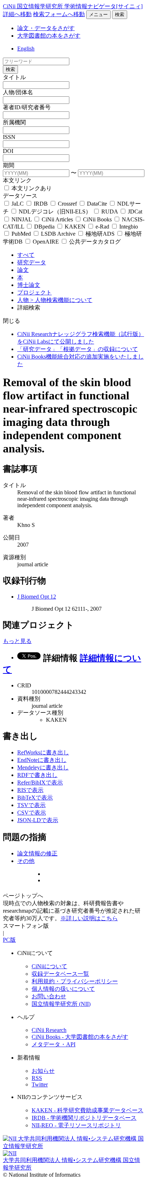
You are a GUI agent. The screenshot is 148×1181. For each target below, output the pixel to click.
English (25, 48)
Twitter (40, 1084)
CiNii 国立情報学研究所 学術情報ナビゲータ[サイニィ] (73, 6)
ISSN (9, 137)
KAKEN (75, 227)
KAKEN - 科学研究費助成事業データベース (87, 1110)
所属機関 (14, 122)
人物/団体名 (18, 92)
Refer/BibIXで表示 (40, 782)
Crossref (67, 204)
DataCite (96, 204)
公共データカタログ (94, 242)
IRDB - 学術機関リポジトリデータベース (84, 1118)
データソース (20, 196)
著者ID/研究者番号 (27, 107)
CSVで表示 (31, 813)
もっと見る (17, 641)
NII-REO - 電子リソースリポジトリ (76, 1125)
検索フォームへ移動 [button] (59, 14)
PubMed (21, 234)
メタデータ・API (53, 1044)
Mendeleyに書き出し (43, 767)
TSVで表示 (31, 805)
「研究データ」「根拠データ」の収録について (77, 349)
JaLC (17, 204)
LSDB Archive (58, 234)
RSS (37, 1078)
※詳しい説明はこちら (89, 918)
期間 (8, 165)
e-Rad (102, 227)
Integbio (128, 227)
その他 (25, 861)
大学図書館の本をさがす (48, 36)
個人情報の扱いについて (63, 989)
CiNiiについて (49, 966)
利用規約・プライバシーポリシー (75, 981)
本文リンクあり (31, 188)
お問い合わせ (49, 996)
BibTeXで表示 (35, 797)
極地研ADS (100, 234)
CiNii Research (49, 1030)
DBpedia (44, 227)
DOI (8, 151)
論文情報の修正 (37, 853)
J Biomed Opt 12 (36, 597)
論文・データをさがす (46, 28)
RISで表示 (30, 790)
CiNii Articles (57, 219)
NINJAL (21, 219)
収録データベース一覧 (60, 974)
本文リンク (17, 180)
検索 (119, 14)
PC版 (9, 940)
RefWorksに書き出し (43, 752)
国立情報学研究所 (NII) (61, 1004)
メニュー (98, 14)
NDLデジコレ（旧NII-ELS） (55, 211)
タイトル (14, 77)
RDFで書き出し (37, 775)
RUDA (109, 211)
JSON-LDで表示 (37, 820)
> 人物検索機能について (61, 300)
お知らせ (43, 1071)
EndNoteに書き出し (41, 760)
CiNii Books (97, 219)
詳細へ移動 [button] (17, 14)
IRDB (40, 204)
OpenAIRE (45, 242)
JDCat (134, 211)
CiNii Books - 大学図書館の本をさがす (80, 1037)
